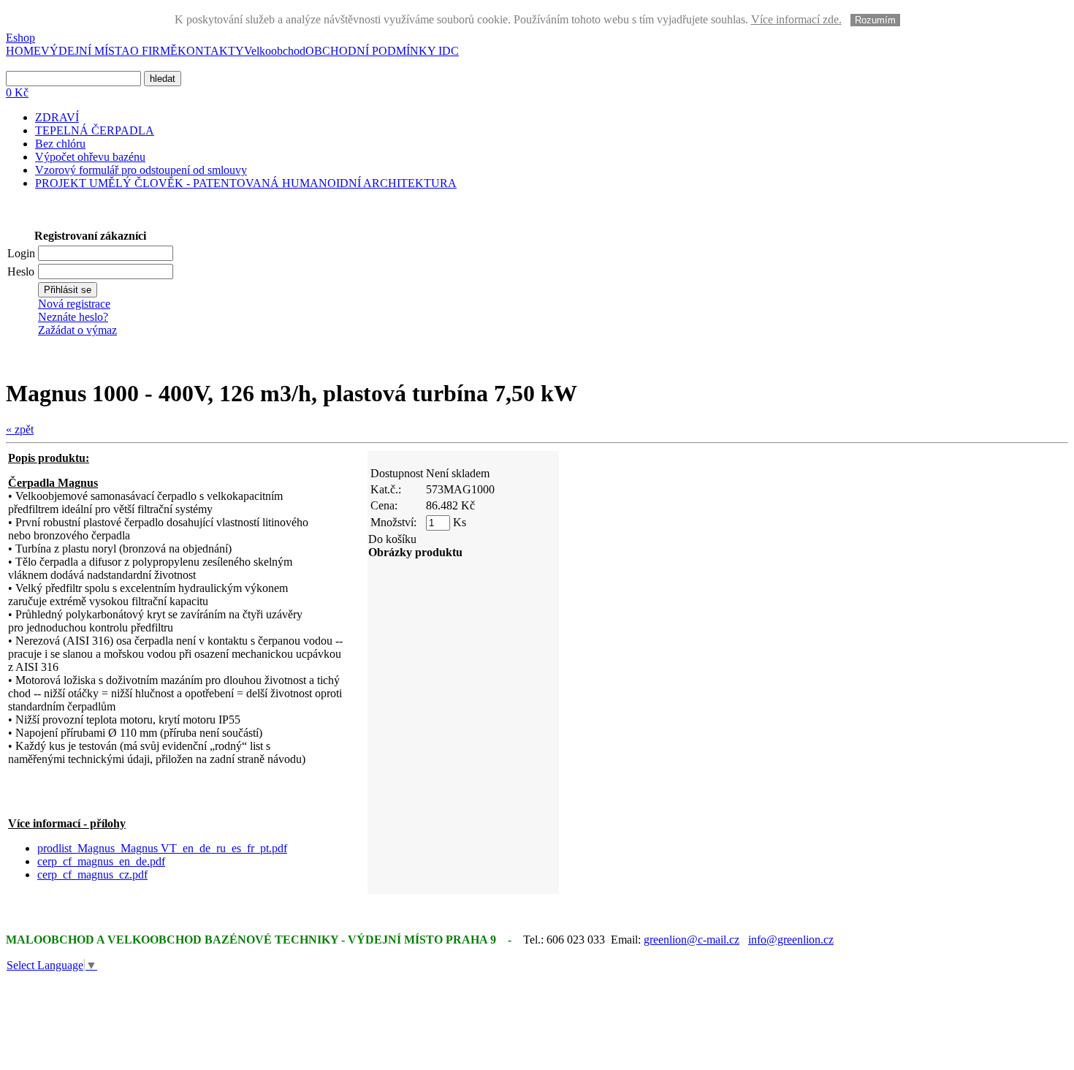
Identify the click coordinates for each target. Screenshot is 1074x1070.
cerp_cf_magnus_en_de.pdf (101, 861)
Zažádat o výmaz (77, 330)
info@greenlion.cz (791, 939)
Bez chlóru (60, 143)
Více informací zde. (796, 19)
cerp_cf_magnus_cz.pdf (92, 874)
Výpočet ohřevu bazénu (90, 157)
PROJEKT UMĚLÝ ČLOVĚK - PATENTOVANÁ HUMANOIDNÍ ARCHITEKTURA (246, 183)
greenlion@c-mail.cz (691, 939)
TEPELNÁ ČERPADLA (94, 130)
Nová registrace (74, 303)
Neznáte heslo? (73, 317)
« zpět (20, 429)
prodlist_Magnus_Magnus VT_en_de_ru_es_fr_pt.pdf (162, 848)
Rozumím (875, 20)
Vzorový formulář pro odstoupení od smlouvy (141, 170)
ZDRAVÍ (57, 117)
